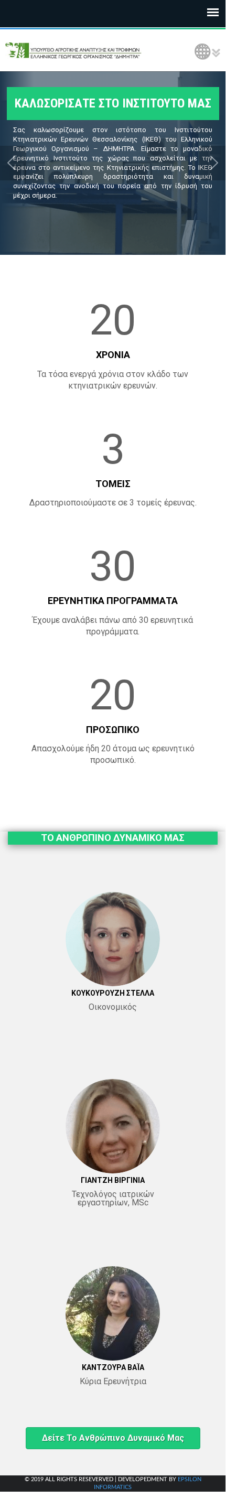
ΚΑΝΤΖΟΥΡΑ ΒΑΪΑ (113, 1367)
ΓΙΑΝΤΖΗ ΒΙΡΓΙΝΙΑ (113, 1180)
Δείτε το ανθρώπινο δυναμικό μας (113, 1438)
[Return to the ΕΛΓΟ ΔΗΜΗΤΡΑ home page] (73, 50)
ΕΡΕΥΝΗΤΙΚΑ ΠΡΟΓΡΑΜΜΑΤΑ (113, 600)
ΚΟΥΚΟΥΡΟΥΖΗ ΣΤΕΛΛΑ (112, 993)
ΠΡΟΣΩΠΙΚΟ (112, 729)
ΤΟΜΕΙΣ (113, 483)
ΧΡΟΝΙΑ (113, 354)
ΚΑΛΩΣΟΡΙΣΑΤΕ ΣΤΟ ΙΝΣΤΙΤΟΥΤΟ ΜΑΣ (113, 103)
